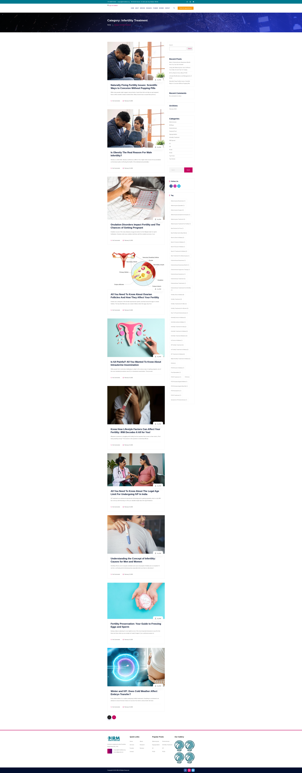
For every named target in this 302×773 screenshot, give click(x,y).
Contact (167, 8)
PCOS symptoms (176, 390)
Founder (155, 8)
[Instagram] (190, 2)
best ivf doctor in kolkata (178, 246)
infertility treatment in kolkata (179, 331)
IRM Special (172, 140)
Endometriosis (173, 128)
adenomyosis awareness (178, 201)
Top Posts (172, 156)
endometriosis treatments (178, 283)
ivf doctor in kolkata (176, 340)
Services (142, 8)
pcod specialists (176, 372)
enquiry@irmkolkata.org (120, 750)
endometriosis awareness (178, 260)
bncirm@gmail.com (118, 752)
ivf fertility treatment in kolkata (179, 349)
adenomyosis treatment (178, 219)
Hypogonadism (173, 134)
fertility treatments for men (179, 303)
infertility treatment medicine (179, 335)
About (137, 8)
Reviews (161, 8)
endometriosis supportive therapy (180, 269)
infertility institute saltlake (178, 322)
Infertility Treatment (174, 137)
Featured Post (173, 131)
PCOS (170, 152)
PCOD (170, 149)
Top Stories (172, 159)
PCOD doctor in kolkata (177, 367)
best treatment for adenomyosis (180, 255)
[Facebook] (187, 2)
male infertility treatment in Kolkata (180, 358)
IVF (170, 146)
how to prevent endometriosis (179, 313)
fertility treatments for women (179, 308)
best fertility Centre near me (179, 233)
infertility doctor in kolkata (178, 317)
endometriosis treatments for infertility (181, 289)
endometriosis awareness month (180, 265)
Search (171, 45)
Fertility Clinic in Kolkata (177, 294)
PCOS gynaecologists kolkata (179, 381)
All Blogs (171, 125)
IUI (170, 143)
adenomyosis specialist (178, 205)
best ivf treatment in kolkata (179, 251)
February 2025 (173, 109)
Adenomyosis (172, 122)
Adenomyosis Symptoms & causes (180, 214)
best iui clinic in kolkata (177, 237)
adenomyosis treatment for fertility (181, 223)
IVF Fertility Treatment (177, 345)
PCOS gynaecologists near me (179, 386)
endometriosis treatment (178, 278)
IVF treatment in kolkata (178, 354)
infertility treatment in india (178, 326)
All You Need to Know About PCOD (178, 73)
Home (132, 8)
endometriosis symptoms (178, 274)
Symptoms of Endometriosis (179, 399)
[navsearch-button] (174, 8)
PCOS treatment (176, 395)
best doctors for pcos (177, 228)
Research (149, 8)
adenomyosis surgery (177, 210)
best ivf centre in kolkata (178, 242)
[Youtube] (193, 2)
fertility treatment (176, 299)
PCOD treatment (176, 377)
